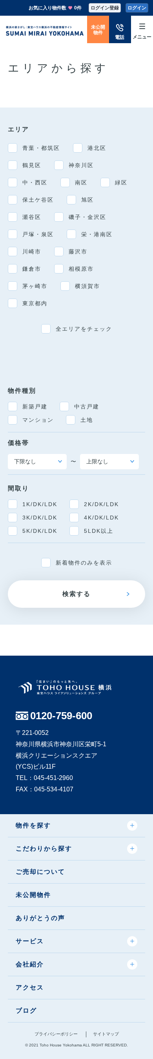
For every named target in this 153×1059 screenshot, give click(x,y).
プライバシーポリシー (56, 1034)
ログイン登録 (105, 8)
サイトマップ (106, 1034)
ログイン (137, 8)
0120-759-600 (61, 716)
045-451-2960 (53, 778)
